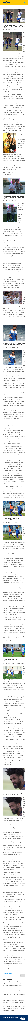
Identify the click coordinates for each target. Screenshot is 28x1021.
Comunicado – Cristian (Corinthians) (12, 793)
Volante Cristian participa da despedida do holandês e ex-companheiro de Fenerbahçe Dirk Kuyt (14, 197)
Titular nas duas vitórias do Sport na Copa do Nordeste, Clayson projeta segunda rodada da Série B (14, 996)
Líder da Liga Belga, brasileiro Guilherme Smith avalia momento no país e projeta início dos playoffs (13, 1002)
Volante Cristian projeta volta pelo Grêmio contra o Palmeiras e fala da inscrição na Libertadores (12, 661)
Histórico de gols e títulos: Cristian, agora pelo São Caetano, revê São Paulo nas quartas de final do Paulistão (14, 345)
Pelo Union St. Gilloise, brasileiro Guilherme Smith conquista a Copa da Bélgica (12, 989)
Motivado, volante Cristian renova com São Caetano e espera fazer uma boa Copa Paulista (14, 26)
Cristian (16, 29)
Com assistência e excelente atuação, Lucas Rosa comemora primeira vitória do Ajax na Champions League (14, 1008)
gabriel (5, 29)
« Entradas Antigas (8, 973)
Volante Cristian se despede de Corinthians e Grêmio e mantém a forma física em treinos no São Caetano (13, 520)
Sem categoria (21, 663)
